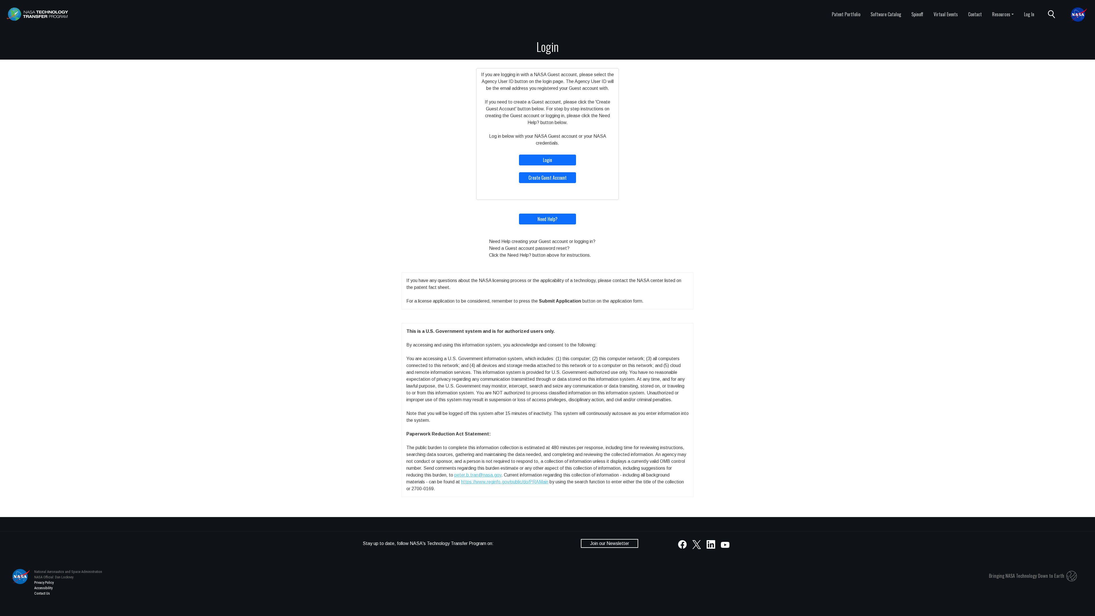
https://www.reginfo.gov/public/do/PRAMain (504, 481)
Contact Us (42, 593)
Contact (975, 14)
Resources (1001, 14)
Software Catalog (886, 14)
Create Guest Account (547, 177)
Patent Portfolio (846, 14)
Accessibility (43, 588)
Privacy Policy (44, 582)
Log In (1029, 14)
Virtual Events (946, 14)
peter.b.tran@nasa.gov (477, 475)
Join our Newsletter (609, 543)
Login (547, 160)
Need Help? (547, 219)
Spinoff (917, 14)
